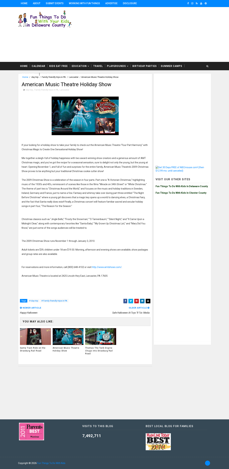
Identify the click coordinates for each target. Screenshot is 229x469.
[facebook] (188, 3)
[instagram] (192, 3)
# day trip (33, 300)
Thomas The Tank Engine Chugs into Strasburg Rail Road (99, 351)
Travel (98, 66)
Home (24, 3)
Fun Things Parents (55, 74)
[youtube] (201, 3)
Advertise (111, 3)
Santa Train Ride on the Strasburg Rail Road (32, 349)
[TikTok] (207, 463)
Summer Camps (171, 66)
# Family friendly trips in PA (54, 300)
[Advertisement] (182, 96)
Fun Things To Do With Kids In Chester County (181, 192)
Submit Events (55, 3)
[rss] (196, 3)
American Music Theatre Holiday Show (66, 349)
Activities (27, 74)
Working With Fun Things (84, 3)
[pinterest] (206, 3)
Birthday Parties (144, 66)
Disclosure (130, 3)
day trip (29, 90)
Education (79, 66)
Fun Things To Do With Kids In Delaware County (182, 186)
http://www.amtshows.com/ (107, 267)
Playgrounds (116, 66)
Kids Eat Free (58, 66)
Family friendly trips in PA (46, 90)
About (36, 3)
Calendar (38, 66)
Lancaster (64, 90)
